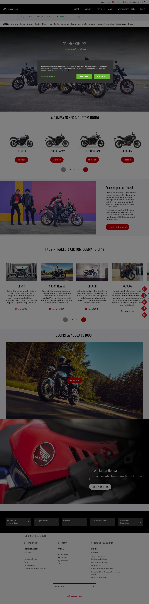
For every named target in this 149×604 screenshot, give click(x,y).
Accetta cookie (102, 76)
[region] (75, 71)
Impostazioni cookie (48, 76)
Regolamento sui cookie (60, 70)
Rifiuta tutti (84, 76)
